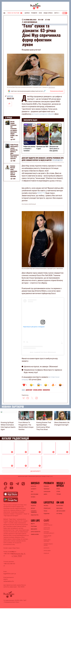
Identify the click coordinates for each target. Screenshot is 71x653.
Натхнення (58, 13)
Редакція (46, 553)
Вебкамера (34, 529)
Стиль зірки (37, 390)
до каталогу (35, 471)
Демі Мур (29, 390)
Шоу (32, 491)
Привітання (47, 508)
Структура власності (47, 528)
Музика (33, 497)
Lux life (35, 520)
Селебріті (33, 489)
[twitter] (32, 398)
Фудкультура (34, 515)
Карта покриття (35, 531)
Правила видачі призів (48, 544)
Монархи (33, 486)
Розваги (34, 13)
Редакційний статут (47, 536)
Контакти (46, 548)
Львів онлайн (35, 534)
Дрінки (33, 508)
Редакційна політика (47, 540)
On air (60, 502)
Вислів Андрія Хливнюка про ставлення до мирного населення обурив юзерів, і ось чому (14, 129)
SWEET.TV (41, 193)
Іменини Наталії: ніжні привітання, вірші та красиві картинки (13, 171)
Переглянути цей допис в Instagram (34, 326)
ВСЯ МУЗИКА (59, 505)
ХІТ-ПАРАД (59, 513)
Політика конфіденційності (49, 532)
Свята (45, 494)
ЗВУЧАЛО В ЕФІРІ (60, 511)
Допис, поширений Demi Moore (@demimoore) (43, 352)
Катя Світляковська (30, 22)
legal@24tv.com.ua (9, 574)
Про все (46, 505)
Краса (58, 489)
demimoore (51, 87)
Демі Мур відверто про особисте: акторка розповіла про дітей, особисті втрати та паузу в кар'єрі (43, 159)
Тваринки (46, 489)
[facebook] (27, 398)
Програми (34, 526)
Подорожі (46, 513)
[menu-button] (4, 13)
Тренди (58, 494)
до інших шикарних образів (43, 114)
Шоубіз (27, 13)
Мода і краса (48, 13)
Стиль (58, 491)
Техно (45, 511)
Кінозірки (46, 390)
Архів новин (47, 550)
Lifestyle (49, 502)
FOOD (34, 502)
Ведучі (33, 523)
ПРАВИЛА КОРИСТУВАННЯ (48, 524)
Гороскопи (47, 491)
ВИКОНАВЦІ (59, 508)
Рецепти (33, 505)
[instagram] (11, 484)
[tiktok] (5, 488)
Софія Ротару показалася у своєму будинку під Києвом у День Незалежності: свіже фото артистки (14, 151)
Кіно (40, 13)
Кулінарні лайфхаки (34, 511)
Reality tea (10, 98)
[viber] (36, 398)
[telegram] (23, 398)
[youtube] (11, 488)
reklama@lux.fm (8, 581)
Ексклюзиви (34, 494)
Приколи (46, 486)
